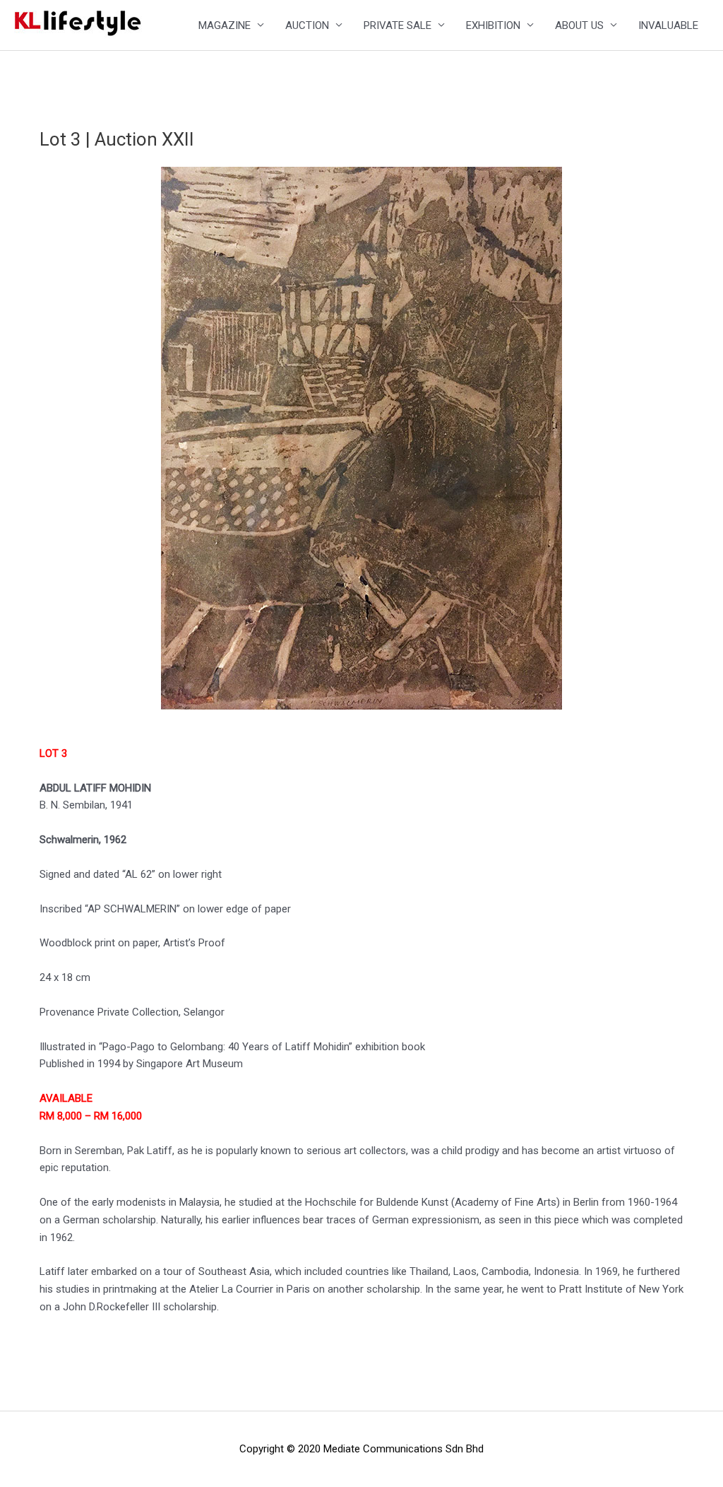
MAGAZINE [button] (224, 25)
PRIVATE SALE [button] (397, 25)
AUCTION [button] (307, 25)
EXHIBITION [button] (493, 25)
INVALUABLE (668, 25)
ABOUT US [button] (579, 25)
